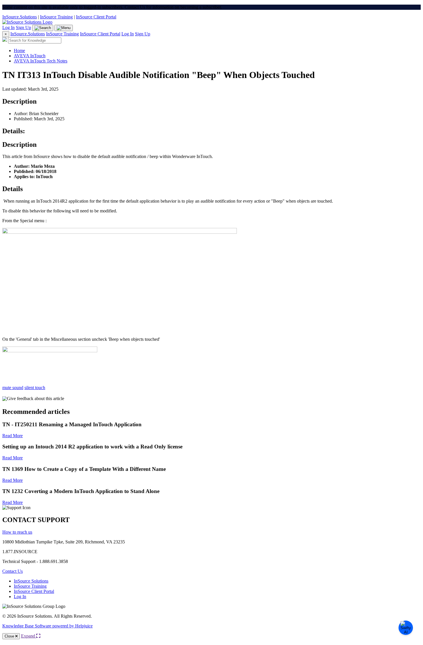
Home (19, 50)
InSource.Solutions (19, 16)
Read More (12, 435)
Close (10, 636)
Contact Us (12, 571)
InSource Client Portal (96, 16)
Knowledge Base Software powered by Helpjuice (47, 625)
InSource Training (56, 16)
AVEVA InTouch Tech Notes (40, 60)
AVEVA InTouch (29, 55)
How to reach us (17, 532)
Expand (28, 635)
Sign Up (23, 27)
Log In (8, 27)
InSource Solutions (31, 581)
